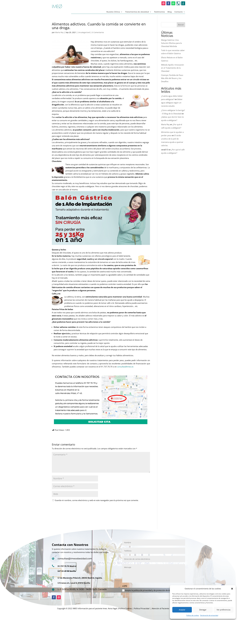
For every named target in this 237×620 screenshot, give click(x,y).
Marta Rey (59, 32)
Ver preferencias (223, 609)
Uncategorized (84, 32)
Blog (170, 12)
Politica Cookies (125, 608)
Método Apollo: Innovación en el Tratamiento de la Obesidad (172, 68)
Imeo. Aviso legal (110, 608)
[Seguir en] (178, 3)
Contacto (178, 12)
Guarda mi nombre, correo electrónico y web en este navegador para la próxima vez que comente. (96, 500)
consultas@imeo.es (125, 366)
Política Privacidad (141, 608)
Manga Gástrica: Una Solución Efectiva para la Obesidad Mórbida (171, 43)
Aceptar (182, 609)
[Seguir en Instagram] (163, 3)
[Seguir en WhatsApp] (173, 3)
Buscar (181, 24)
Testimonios (159, 12)
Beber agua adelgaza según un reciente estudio (171, 102)
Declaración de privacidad (209, 615)
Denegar (202, 609)
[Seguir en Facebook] (168, 3)
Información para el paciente (90, 608)
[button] (232, 588)
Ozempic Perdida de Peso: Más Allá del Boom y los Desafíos (172, 78)
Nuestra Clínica (113, 12)
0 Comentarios (98, 32)
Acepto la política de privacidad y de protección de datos (149, 590)
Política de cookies (192, 615)
